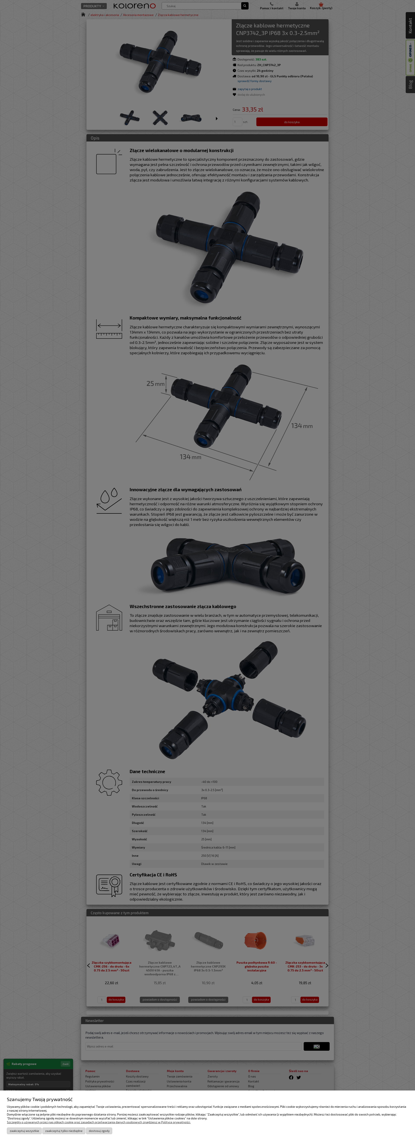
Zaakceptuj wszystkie (24, 1131)
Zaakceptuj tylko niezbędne (64, 1131)
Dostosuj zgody (99, 1131)
